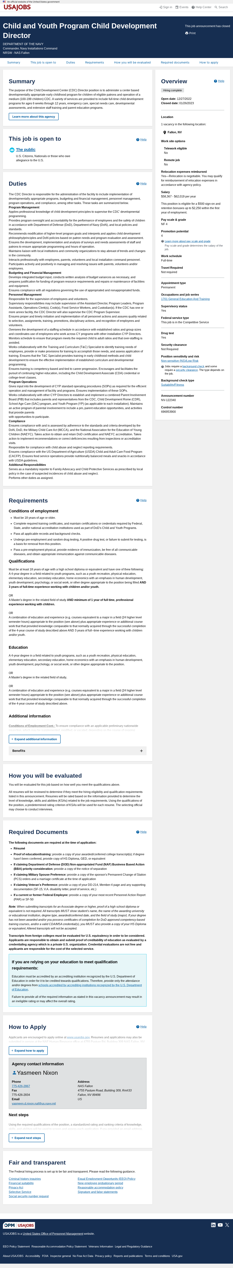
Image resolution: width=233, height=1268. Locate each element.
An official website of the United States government (33, 2)
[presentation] (193, 132)
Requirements (94, 62)
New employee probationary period (100, 1183)
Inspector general (60, 1255)
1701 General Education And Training (185, 299)
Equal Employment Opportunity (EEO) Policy (106, 1178)
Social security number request (29, 1196)
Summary (13, 62)
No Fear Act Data (83, 1255)
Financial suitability (21, 1183)
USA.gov (177, 1255)
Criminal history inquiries (25, 1178)
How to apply (209, 62)
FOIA (45, 1255)
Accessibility (32, 1255)
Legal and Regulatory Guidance (133, 1246)
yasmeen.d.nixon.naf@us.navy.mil (34, 1103)
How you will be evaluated (132, 62)
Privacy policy (103, 1255)
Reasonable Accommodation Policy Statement (59, 1246)
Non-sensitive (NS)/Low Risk (179, 360)
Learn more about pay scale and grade (187, 241)
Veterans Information (100, 1246)
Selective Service (20, 1191)
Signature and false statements (98, 1191)
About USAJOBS (13, 1255)
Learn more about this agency (33, 116)
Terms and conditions (157, 1255)
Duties (70, 62)
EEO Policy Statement (16, 1246)
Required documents (175, 62)
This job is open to (43, 62)
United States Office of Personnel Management (53, 1233)
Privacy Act (16, 1187)
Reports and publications (128, 1255)
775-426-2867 (21, 1086)
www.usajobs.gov (78, 1037)
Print (192, 33)
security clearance (187, 369)
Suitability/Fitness (172, 384)
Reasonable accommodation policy (100, 1187)
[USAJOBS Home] (18, 8)
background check (193, 366)
